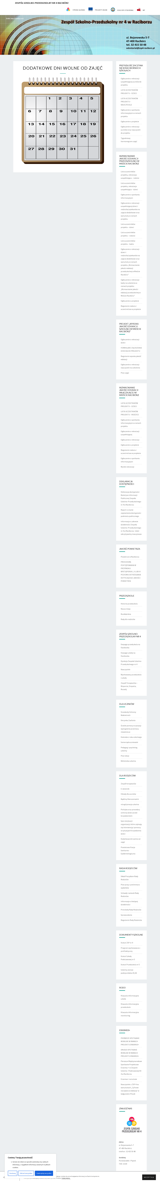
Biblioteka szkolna (128, 761)
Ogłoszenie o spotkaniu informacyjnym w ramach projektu (131, 113)
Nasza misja (125, 609)
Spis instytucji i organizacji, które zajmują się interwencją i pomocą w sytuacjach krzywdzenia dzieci (131, 827)
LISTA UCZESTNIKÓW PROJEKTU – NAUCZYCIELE (129, 101)
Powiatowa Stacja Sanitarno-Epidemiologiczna (128, 850)
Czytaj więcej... (66, 1178)
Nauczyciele (125, 669)
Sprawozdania (126, 915)
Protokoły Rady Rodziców (131, 909)
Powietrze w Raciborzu (130, 557)
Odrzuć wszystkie (26, 1173)
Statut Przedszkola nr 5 (130, 964)
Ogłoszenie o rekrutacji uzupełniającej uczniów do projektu (131, 81)
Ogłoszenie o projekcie (130, 121)
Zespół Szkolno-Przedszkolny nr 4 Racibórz (42, 2)
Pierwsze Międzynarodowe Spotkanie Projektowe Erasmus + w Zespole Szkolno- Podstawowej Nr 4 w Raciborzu (131, 1067)
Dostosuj (12, 1173)
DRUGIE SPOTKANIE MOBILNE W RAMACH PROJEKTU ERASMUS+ (130, 1053)
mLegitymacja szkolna (130, 804)
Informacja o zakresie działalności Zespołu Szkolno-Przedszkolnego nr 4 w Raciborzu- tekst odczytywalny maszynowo (131, 527)
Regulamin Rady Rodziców (131, 920)
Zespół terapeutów (128, 783)
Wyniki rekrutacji (127, 467)
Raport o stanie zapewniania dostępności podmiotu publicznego (131, 513)
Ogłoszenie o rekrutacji (130, 440)
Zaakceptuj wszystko (43, 1173)
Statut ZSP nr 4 (127, 942)
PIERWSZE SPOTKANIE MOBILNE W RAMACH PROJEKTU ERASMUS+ (130, 1041)
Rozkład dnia (126, 614)
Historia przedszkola (129, 603)
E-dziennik (125, 789)
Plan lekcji (125, 756)
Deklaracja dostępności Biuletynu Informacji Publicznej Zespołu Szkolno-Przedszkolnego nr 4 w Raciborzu (131, 498)
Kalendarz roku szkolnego (131, 737)
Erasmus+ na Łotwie (129, 1079)
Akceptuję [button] (149, 1177)
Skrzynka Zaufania (128, 720)
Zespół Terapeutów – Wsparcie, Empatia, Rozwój (129, 686)
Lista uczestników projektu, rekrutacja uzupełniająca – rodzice (130, 174)
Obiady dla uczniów (128, 794)
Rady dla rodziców (128, 619)
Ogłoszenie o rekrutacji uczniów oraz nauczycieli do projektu (130, 129)
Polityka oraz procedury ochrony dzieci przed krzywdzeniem (130, 812)
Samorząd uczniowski (129, 742)
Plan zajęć (125, 373)
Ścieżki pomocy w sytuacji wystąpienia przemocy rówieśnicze (131, 728)
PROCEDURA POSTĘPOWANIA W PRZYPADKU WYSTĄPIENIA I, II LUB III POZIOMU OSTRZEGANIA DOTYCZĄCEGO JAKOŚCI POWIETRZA (131, 571)
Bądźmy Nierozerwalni (130, 799)
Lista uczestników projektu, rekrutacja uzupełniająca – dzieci (129, 186)
